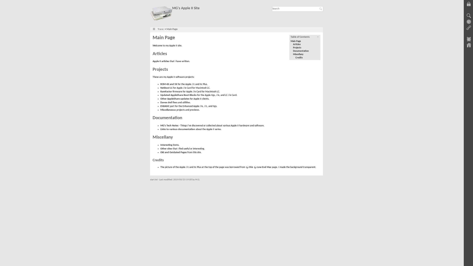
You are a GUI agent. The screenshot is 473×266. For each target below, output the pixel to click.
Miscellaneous (168, 110)
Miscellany (298, 54)
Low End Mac (264, 167)
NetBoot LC (166, 88)
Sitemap (469, 45)
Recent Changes (469, 39)
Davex (163, 102)
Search (321, 9)
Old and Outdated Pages (173, 152)
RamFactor (166, 91)
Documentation (301, 51)
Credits (299, 58)
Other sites (166, 148)
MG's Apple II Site (186, 8)
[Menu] (154, 29)
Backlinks (469, 28)
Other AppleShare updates (174, 99)
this (251, 167)
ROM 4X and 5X (168, 84)
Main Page (172, 29)
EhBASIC (164, 106)
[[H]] (161, 14)
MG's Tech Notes (169, 125)
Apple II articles (161, 61)
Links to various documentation (177, 129)
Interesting (166, 145)
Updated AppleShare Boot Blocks (178, 95)
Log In (469, 4)
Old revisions (469, 22)
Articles (297, 44)
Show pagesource (469, 16)
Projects (297, 48)
